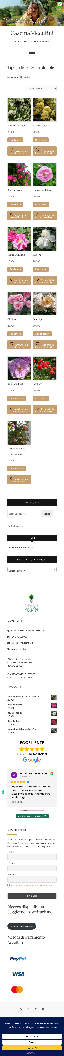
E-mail (10, 874)
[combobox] (32, 569)
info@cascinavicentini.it (22, 643)
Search (47, 513)
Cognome (12, 863)
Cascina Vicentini (32, 33)
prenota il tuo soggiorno (22, 926)
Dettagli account (15, 526)
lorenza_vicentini (18, 649)
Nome (10, 851)
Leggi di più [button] (17, 802)
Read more (15, 139)
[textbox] (32, 570)
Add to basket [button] (42, 333)
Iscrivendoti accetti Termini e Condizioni (31, 885)
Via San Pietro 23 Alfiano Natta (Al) (27, 630)
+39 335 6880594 (19, 636)
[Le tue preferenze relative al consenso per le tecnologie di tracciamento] (3, 792)
